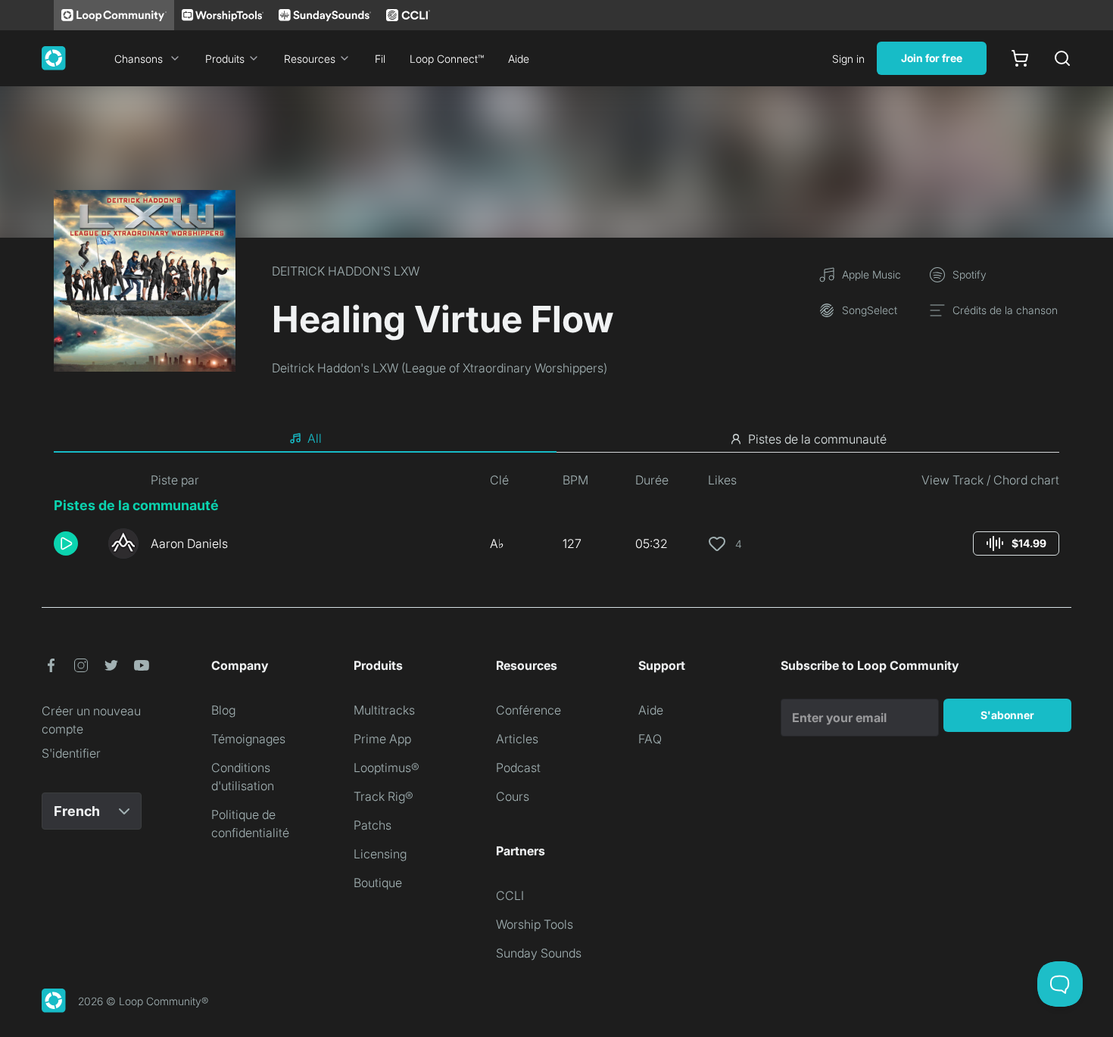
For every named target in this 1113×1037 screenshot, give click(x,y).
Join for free (931, 57)
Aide (518, 58)
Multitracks (384, 710)
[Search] (1062, 58)
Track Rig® (383, 796)
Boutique (378, 882)
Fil (380, 58)
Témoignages (248, 738)
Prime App (382, 738)
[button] (75, 543)
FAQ (650, 738)
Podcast (518, 767)
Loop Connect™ (447, 58)
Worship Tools (534, 924)
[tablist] (556, 439)
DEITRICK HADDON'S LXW (345, 271)
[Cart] (1020, 58)
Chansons (138, 58)
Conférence (528, 710)
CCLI (510, 895)
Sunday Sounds (538, 953)
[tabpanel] (556, 521)
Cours (512, 796)
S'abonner (1007, 714)
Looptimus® (386, 767)
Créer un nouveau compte (91, 719)
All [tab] (314, 438)
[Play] (66, 543)
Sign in (848, 58)
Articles (517, 738)
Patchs (372, 825)
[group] (1016, 543)
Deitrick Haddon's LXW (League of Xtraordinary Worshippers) (439, 367)
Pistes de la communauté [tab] (817, 439)
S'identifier (71, 753)
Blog (223, 710)
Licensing (380, 853)
